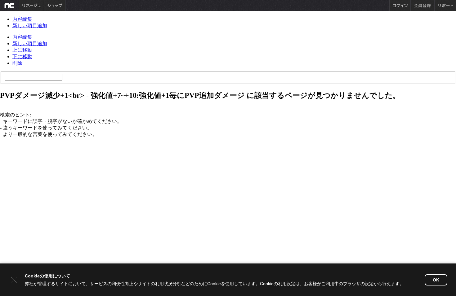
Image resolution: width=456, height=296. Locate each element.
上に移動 (22, 50)
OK (436, 279)
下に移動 (22, 56)
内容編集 (22, 19)
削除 (17, 63)
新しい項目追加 (29, 25)
